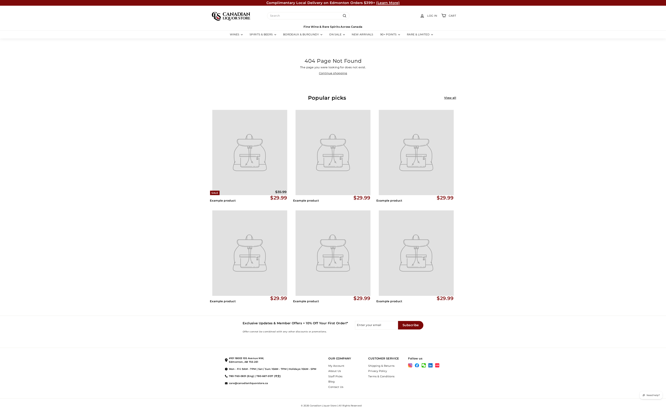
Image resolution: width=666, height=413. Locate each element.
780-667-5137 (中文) (268, 376)
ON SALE (335, 34)
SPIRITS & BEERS (262, 34)
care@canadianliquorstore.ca (248, 383)
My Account (336, 365)
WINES (235, 34)
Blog (331, 381)
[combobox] (308, 15)
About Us (334, 371)
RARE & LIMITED (418, 34)
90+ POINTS (388, 34)
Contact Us (335, 387)
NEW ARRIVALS (362, 34)
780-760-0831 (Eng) (241, 376)
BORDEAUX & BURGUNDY (301, 34)
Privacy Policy (377, 371)
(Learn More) (388, 3)
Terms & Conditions (381, 376)
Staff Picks (335, 376)
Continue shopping (333, 73)
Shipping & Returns (381, 365)
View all (450, 97)
